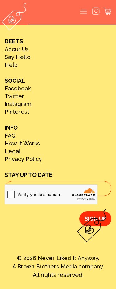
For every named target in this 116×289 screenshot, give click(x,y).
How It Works (22, 143)
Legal (12, 151)
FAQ (10, 136)
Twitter (14, 96)
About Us (17, 49)
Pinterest (17, 112)
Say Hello (17, 57)
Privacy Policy (23, 159)
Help (11, 65)
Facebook (18, 88)
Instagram (18, 104)
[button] (83, 12)
